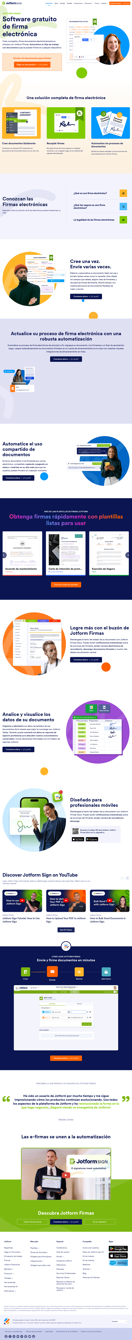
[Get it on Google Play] (118, 1249)
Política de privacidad (34, 1331)
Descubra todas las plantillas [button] (66, 584)
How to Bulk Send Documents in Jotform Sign (108, 920)
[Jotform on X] (10, 1336)
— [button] (86, 296)
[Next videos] (127, 878)
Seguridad (49, 1331)
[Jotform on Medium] (17, 1336)
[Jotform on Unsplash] (33, 1336)
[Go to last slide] (4, 555)
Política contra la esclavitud (91, 1331)
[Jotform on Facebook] (6, 1336)
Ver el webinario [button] (99, 1222)
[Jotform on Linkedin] (13, 1336)
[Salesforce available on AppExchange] (118, 1263)
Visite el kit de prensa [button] (32, 1222)
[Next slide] (128, 555)
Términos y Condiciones (13, 1331)
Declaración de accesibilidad (66, 1331)
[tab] (91, 708)
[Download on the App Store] (118, 1255)
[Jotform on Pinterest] (25, 1336)
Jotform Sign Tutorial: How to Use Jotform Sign (21, 920)
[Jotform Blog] (21, 1336)
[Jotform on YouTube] (29, 1336)
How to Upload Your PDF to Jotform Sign (66, 920)
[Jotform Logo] (9, 3)
